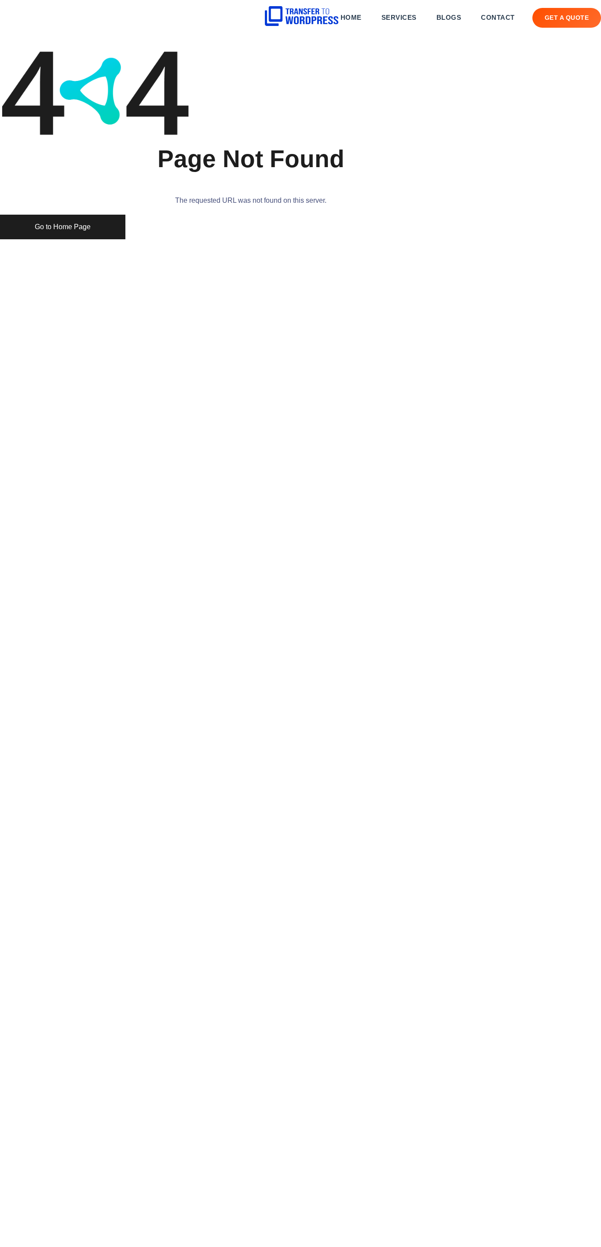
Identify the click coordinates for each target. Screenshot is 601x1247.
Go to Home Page (63, 226)
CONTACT (498, 17)
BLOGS (449, 17)
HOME (351, 17)
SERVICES (399, 17)
